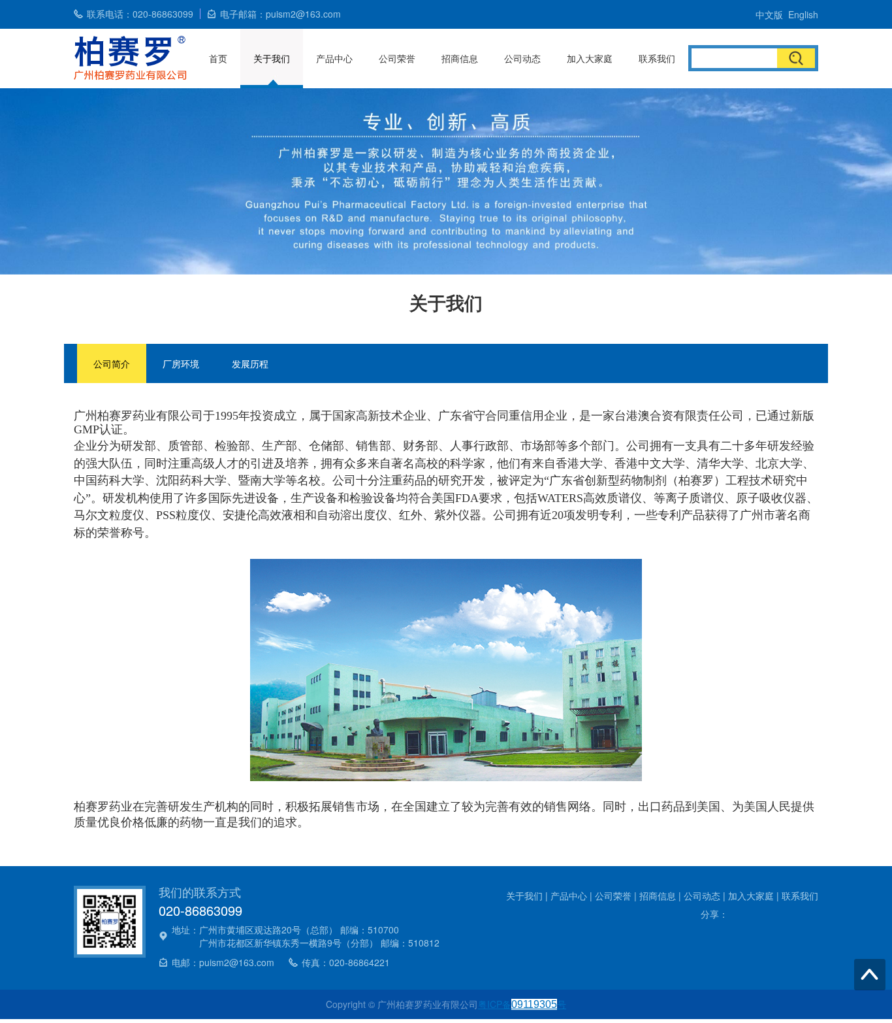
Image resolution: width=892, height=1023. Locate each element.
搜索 (796, 58)
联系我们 (657, 58)
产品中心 (334, 58)
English (803, 14)
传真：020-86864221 (346, 962)
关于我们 (271, 58)
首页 (218, 58)
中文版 (769, 14)
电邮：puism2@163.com (223, 962)
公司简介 (111, 363)
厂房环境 (181, 363)
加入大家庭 (590, 58)
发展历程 (250, 363)
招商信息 (459, 58)
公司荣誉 (397, 58)
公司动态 (522, 58)
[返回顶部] (869, 974)
